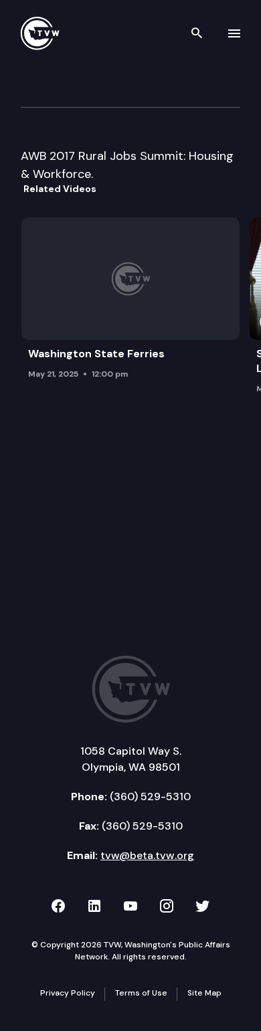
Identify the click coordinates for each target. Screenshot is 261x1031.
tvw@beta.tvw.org (147, 855)
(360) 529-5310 (150, 796)
